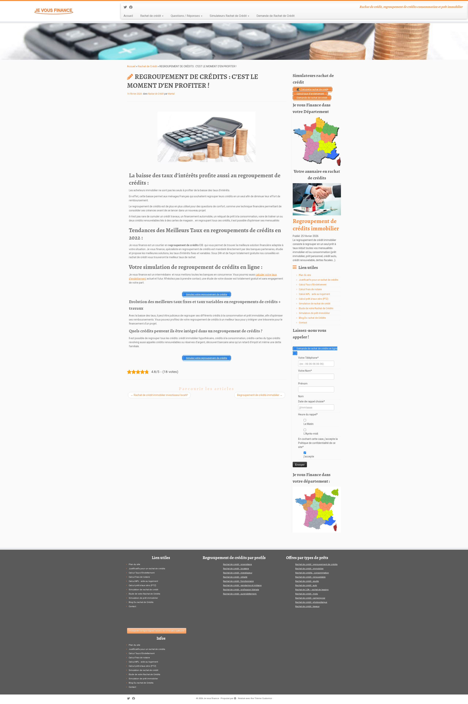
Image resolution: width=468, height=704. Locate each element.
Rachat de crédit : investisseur (237, 573)
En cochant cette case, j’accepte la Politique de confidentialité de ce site (318, 442)
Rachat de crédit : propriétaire (237, 564)
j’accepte (309, 456)
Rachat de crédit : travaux (307, 606)
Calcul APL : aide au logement (314, 294)
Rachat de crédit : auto (306, 585)
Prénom (302, 383)
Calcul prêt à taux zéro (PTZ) (313, 298)
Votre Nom (305, 370)
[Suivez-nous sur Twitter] (126, 7)
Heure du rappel (308, 414)
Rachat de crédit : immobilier (309, 568)
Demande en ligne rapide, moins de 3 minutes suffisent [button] (156, 631)
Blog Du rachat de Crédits (312, 317)
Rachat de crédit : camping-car (310, 598)
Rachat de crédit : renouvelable (310, 577)
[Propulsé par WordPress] (235, 698)
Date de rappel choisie (311, 401)
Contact (303, 322)
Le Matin (309, 423)
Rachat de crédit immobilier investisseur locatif (159, 395)
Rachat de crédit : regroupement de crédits (316, 564)
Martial (171, 94)
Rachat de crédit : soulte (307, 581)
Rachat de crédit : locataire (236, 568)
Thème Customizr (263, 698)
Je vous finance (211, 698)
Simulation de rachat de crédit (314, 303)
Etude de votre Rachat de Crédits (316, 308)
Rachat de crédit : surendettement (240, 594)
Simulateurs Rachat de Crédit (228, 16)
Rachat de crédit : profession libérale (241, 589)
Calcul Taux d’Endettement (313, 284)
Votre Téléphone (308, 357)
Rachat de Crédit (147, 66)
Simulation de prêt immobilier (314, 313)
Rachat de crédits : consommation (312, 573)
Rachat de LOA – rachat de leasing (312, 589)
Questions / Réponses (186, 16)
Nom (301, 396)
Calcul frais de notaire (310, 289)
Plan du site (305, 275)
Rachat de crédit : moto (306, 594)
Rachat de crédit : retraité (235, 577)
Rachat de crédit (151, 16)
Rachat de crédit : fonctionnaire (238, 581)
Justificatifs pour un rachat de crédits (318, 279)
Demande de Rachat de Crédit (275, 16)
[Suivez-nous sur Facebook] (132, 7)
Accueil (128, 16)
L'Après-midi (311, 433)
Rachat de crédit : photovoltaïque (311, 602)
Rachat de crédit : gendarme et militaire (242, 585)
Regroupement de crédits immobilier (259, 395)
